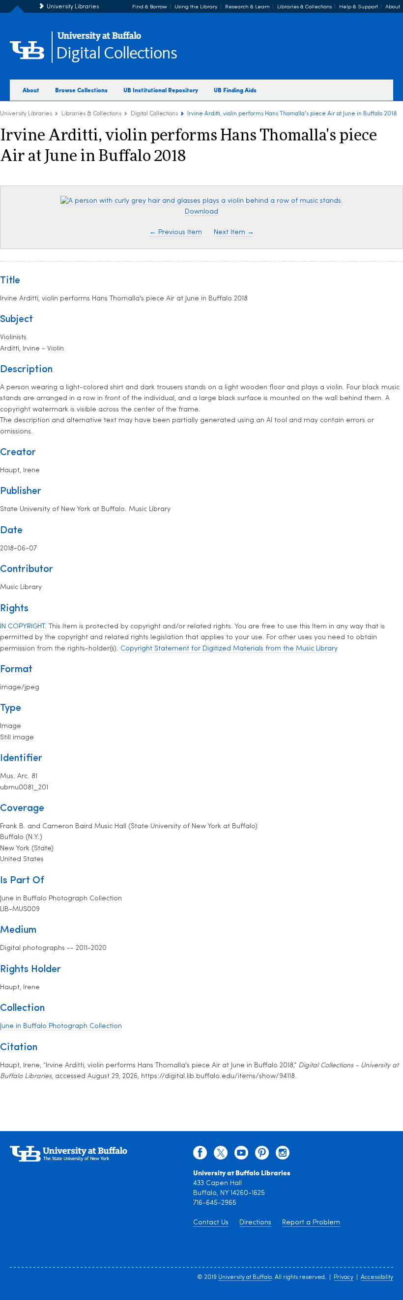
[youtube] (241, 1155)
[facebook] (200, 1155)
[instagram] (282, 1155)
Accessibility (377, 1277)
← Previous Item (175, 232)
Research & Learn (247, 7)
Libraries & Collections (304, 7)
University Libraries (73, 7)
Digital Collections (116, 53)
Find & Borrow (149, 7)
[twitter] (221, 1155)
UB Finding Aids (235, 89)
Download (201, 212)
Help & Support (358, 7)
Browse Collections (81, 89)
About (392, 7)
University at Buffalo (245, 1277)
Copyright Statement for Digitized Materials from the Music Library (229, 648)
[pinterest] (262, 1155)
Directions (255, 1222)
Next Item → (234, 232)
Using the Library (196, 7)
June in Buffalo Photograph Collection (61, 1026)
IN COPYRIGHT (22, 626)
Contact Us (211, 1222)
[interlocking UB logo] (99, 39)
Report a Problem (311, 1222)
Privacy (343, 1277)
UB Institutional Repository (160, 89)
